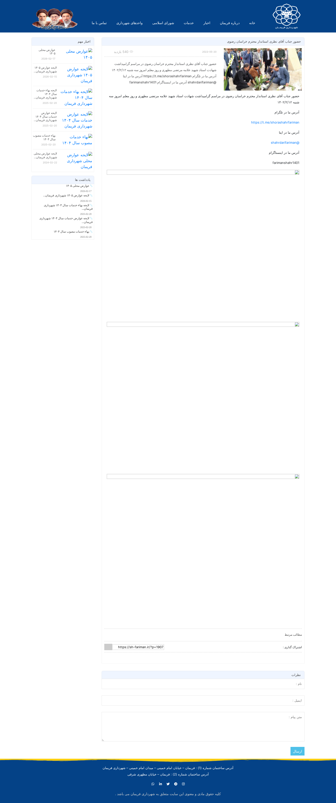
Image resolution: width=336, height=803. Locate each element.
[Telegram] (175, 784)
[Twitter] (168, 784)
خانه (252, 23)
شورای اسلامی (163, 23)
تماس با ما (99, 23)
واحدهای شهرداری (129, 23)
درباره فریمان (230, 23)
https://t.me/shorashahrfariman (275, 122)
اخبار (206, 23)
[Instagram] (183, 784)
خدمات (189, 23)
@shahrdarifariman (285, 142)
